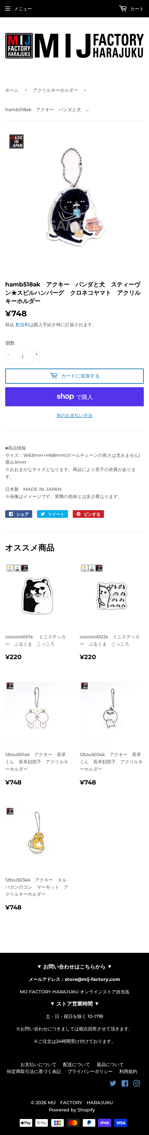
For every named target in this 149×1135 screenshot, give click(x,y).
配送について (76, 1064)
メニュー (23, 8)
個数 (10, 343)
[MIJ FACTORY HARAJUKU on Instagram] (136, 1084)
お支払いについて (38, 1064)
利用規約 (128, 1071)
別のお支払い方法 (74, 415)
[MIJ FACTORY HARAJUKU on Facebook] (125, 1084)
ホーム (12, 90)
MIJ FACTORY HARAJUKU (80, 1102)
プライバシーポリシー (90, 1071)
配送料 (22, 324)
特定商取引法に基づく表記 (34, 1071)
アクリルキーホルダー (55, 90)
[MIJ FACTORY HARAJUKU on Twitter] (112, 1084)
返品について (110, 1064)
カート (136, 8)
